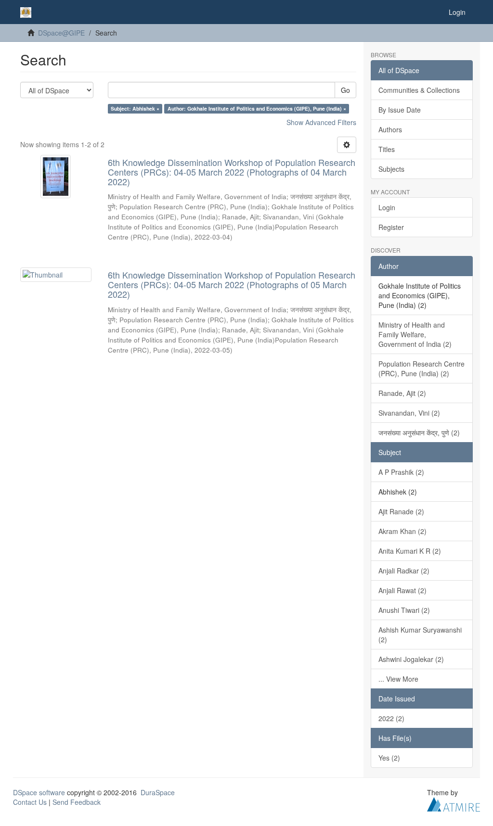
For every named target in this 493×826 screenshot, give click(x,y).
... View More (398, 679)
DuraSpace (158, 792)
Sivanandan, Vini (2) (409, 413)
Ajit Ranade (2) (401, 511)
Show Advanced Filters (321, 122)
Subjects (391, 169)
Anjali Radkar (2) (403, 570)
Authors (390, 129)
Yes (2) (389, 757)
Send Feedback (76, 802)
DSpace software (39, 792)
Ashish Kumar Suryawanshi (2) (420, 634)
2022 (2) (391, 718)
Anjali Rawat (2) (402, 590)
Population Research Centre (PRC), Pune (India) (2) (421, 368)
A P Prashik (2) (401, 472)
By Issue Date (399, 109)
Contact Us (30, 802)
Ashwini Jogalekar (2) (411, 659)
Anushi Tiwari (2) (404, 610)
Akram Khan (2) (402, 531)
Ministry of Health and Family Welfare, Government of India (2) (415, 334)
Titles (386, 149)
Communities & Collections (419, 90)
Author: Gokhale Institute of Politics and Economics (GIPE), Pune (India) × (257, 108)
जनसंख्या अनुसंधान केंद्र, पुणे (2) (419, 432)
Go (345, 90)
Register (391, 227)
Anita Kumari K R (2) (409, 551)
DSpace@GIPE (61, 33)
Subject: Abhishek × (135, 108)
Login (386, 207)
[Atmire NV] (453, 803)
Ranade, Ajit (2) (402, 393)
